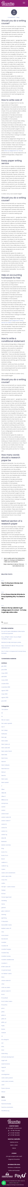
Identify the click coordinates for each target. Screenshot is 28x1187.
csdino (3, 883)
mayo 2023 (4, 694)
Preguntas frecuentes (14, 1159)
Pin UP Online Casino (6, 1001)
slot (2, 1043)
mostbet (3, 942)
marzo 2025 (4, 680)
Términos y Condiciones (14, 1167)
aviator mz (4, 831)
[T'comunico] (7, 5)
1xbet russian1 (5, 782)
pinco (2, 1008)
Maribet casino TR (6, 928)
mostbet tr (4, 963)
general (3, 907)
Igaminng (4, 918)
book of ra (4, 852)
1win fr (3, 727)
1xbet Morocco (5, 768)
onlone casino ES (6, 980)
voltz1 (2, 1085)
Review (3, 1029)
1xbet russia (4, 779)
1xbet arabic (4, 741)
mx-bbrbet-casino (6, 973)
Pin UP (2, 994)
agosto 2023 (4, 690)
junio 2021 (3, 701)
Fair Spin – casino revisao (8, 886)
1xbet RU (3, 775)
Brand (3, 859)
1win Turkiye (4, 730)
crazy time (4, 880)
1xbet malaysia (5, 765)
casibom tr (4, 862)
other (2, 984)
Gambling (4, 900)
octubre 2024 (5, 683)
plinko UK (3, 1019)
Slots (2, 1046)
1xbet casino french (6, 751)
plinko (3, 1012)
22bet (2, 789)
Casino (3, 869)
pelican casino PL (6, 991)
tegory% (3, 1067)
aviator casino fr (5, 820)
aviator (3, 810)
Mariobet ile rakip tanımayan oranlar (11, 642)
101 (2, 713)
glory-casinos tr (5, 911)
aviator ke (4, 827)
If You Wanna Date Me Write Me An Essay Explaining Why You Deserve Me (13, 596)
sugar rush (4, 1060)
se (2, 1036)
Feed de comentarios (7, 1107)
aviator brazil (4, 813)
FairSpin (3, 890)
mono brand (4, 935)
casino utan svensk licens (8, 873)
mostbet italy (5, 952)
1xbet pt (3, 772)
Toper (3, 1071)
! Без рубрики (4, 709)
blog (18, 17)
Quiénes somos (14, 1142)
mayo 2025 (4, 673)
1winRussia (4, 734)
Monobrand (4, 939)
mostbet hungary (6, 949)
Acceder (3, 1100)
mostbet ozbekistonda (7, 959)
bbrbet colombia (6, 845)
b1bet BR (3, 838)
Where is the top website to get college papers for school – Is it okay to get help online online (13, 610)
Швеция (3, 1091)
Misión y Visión (14, 1145)
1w (2, 716)
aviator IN (4, 824)
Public (3, 1025)
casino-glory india (6, 876)
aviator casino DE (6, 817)
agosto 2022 (4, 697)
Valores (14, 1148)
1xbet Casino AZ (5, 744)
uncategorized (5, 1074)
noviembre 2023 (5, 687)
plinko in (3, 1015)
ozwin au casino (5, 987)
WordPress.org (5, 1110)
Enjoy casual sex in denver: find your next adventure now (14, 565)
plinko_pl (3, 1022)
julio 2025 (3, 666)
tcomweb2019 (11, 17)
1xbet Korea (4, 758)
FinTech (3, 893)
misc (2, 932)
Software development (7, 1057)
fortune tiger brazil (6, 897)
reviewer (3, 1032)
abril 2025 (4, 676)
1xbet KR (3, 761)
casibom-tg (4, 866)
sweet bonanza (5, 1064)
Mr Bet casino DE (5, 966)
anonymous (4, 803)
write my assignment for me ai (13, 151)
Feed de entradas (6, 1104)
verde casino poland (7, 1078)
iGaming (3, 914)
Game (3, 904)
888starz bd (4, 800)
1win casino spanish (6, 723)
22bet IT (3, 796)
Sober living (4, 1053)
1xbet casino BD (5, 747)
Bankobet (4, 841)
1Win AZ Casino (5, 720)
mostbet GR (4, 946)
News (2, 977)
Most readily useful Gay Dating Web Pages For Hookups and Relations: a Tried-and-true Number (14, 560)
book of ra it (4, 855)
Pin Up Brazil (4, 998)
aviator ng (4, 834)
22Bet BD (3, 793)
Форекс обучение (5, 1088)
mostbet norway (6, 956)
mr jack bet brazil (6, 970)
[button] (3, 1183)
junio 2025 (4, 669)
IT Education (4, 921)
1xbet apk (3, 737)
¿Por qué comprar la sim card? (14, 1156)
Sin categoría (5, 1039)
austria (3, 807)
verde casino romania (7, 1081)
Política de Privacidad (14, 1170)
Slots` (2, 1050)
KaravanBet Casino (6, 925)
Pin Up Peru (4, 1005)
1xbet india (4, 754)
